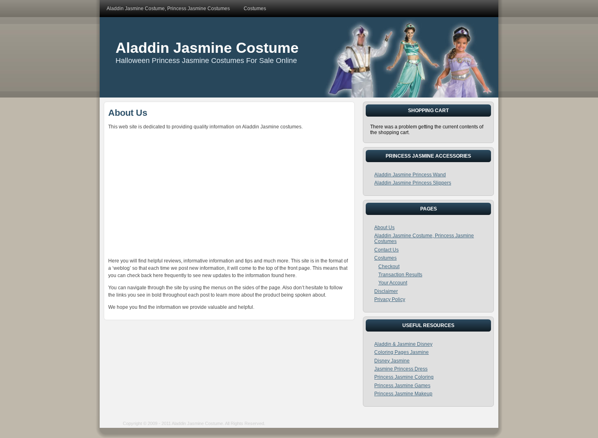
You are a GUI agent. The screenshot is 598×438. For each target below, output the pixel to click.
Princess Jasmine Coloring (404, 377)
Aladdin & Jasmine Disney (403, 344)
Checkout (388, 266)
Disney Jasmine (392, 361)
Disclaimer (386, 291)
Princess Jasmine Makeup (403, 394)
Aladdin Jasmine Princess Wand (410, 175)
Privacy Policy (389, 299)
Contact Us (386, 250)
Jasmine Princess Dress (401, 369)
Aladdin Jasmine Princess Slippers (412, 183)
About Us (127, 113)
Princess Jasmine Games (402, 385)
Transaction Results (400, 275)
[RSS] (114, 427)
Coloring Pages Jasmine (401, 352)
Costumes (385, 258)
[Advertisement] (229, 192)
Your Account (392, 283)
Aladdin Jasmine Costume (207, 47)
